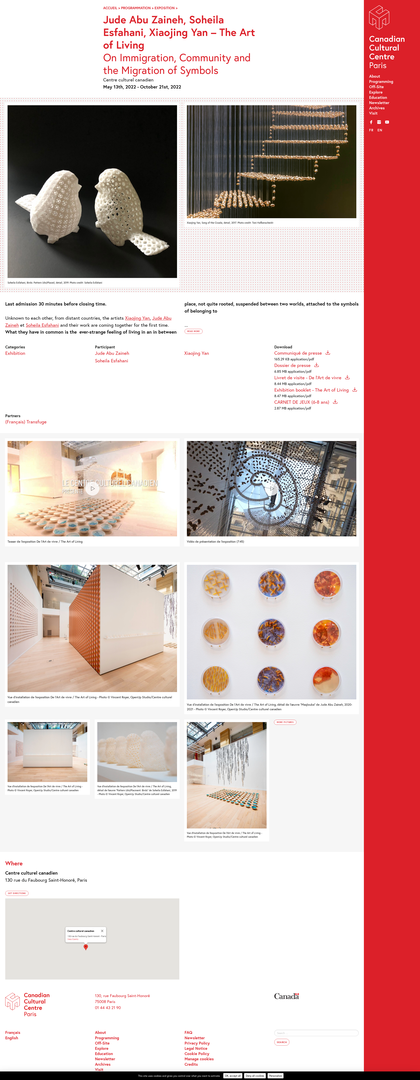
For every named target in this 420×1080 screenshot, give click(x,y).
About (374, 76)
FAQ (188, 1032)
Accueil (110, 8)
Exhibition (15, 353)
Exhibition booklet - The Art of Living (312, 390)
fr (371, 130)
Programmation (136, 8)
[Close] (102, 931)
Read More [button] (193, 331)
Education (378, 97)
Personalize (275, 1075)
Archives (377, 107)
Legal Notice (196, 1048)
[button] (86, 947)
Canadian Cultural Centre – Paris (387, 38)
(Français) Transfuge (26, 422)
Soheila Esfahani (111, 360)
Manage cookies (199, 1058)
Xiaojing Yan (196, 353)
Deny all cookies (255, 1075)
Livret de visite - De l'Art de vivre (308, 377)
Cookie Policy (197, 1053)
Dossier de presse (293, 365)
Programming (381, 81)
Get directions (17, 893)
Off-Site (376, 86)
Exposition (165, 8)
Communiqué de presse (298, 353)
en (380, 130)
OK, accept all (233, 1075)
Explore (376, 92)
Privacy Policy (197, 1043)
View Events (72, 939)
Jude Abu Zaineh (112, 353)
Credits (191, 1064)
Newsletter (379, 102)
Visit (373, 113)
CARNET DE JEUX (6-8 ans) (302, 402)
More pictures (285, 722)
